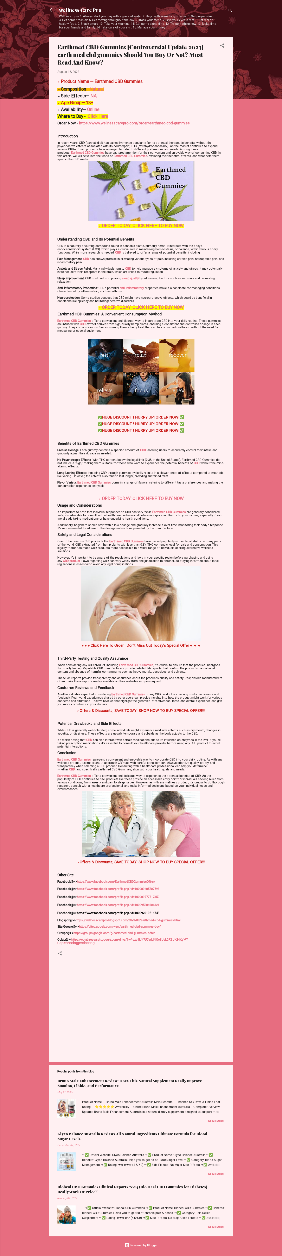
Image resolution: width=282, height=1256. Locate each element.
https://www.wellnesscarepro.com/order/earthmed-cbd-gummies (134, 123)
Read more (216, 1121)
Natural (96, 89)
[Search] (230, 11)
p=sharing (86, 943)
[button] (222, 46)
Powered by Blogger (144, 1245)
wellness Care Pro (80, 10)
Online (93, 109)
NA (93, 95)
